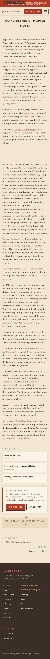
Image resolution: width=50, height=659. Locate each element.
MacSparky (14, 11)
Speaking (24, 594)
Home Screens (27, 608)
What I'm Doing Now (32, 589)
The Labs (7, 599)
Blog (5, 590)
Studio (23, 599)
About (5, 608)
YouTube (24, 604)
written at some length (25, 129)
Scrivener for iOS (38, 551)
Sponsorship (8, 633)
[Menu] (45, 11)
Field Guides (8, 594)
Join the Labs (15, 507)
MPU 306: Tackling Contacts (16, 542)
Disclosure (7, 638)
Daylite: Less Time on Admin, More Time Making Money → (27, 3)
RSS (5, 643)
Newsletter (35, 507)
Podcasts (6, 613)
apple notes (21, 521)
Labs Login (7, 604)
